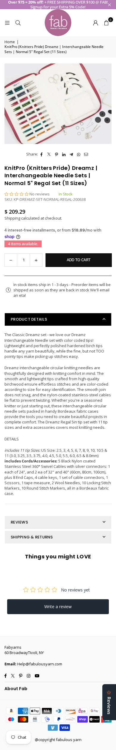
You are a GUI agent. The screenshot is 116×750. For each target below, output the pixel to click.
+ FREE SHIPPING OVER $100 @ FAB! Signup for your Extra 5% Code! (58, 4)
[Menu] (7, 22)
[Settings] (95, 22)
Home (9, 42)
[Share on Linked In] (64, 154)
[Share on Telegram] (71, 154)
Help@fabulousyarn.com (39, 664)
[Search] (17, 22)
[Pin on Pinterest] (56, 154)
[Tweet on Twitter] (49, 154)
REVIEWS (19, 522)
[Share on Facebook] (42, 154)
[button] (106, 22)
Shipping (12, 218)
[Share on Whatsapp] (79, 154)
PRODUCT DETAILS (29, 319)
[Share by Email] (86, 154)
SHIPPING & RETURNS (32, 537)
